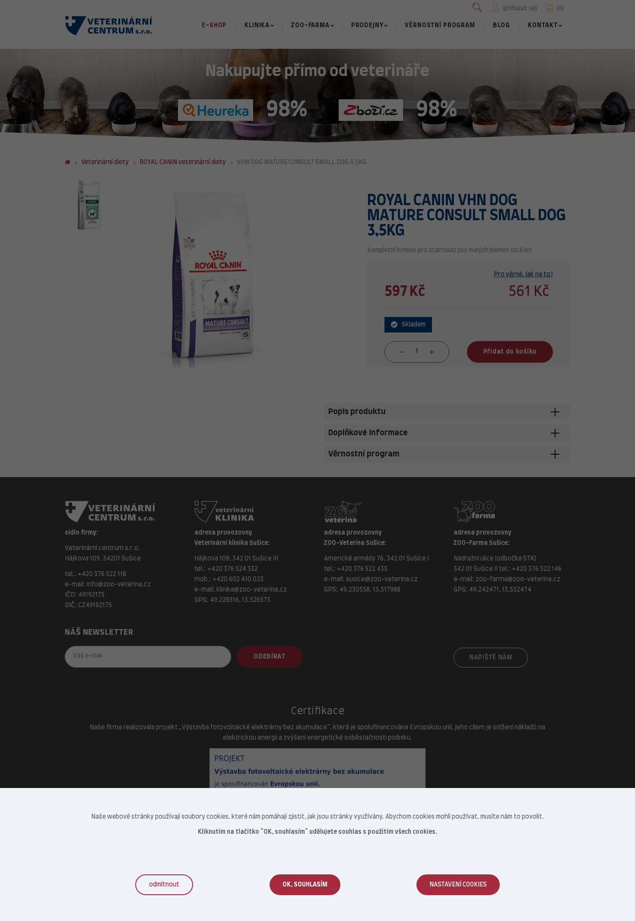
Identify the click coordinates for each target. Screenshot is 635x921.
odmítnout (164, 885)
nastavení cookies (458, 885)
